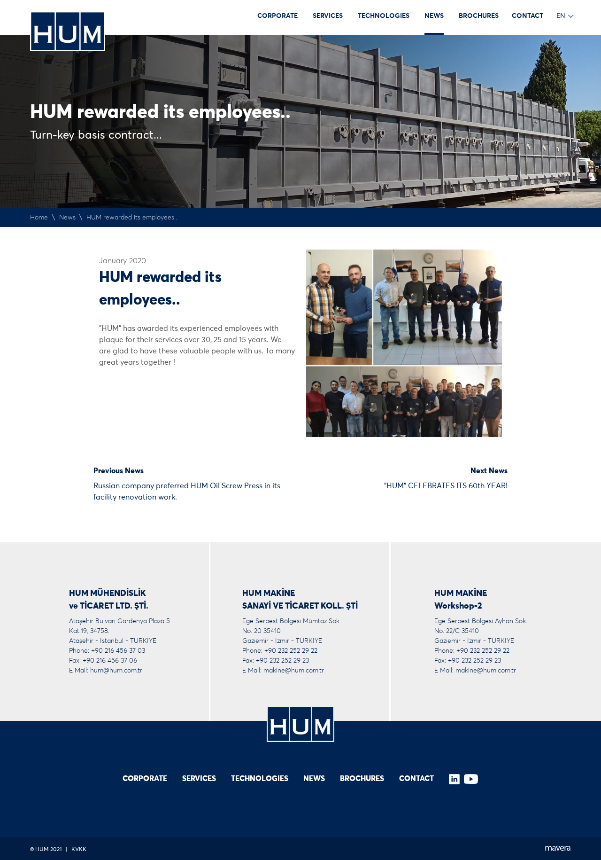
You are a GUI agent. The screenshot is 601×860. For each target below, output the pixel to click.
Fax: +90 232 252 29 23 (275, 660)
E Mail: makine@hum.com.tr (283, 670)
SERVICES (328, 16)
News (67, 217)
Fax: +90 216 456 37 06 (103, 660)
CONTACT (527, 16)
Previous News (118, 471)
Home (39, 217)
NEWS (434, 16)
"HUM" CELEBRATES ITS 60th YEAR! (446, 486)
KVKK (78, 849)
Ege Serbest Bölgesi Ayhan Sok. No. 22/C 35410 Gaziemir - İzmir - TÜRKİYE (480, 631)
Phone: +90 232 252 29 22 (279, 651)
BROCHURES (479, 16)
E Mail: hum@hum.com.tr (105, 670)
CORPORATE (277, 16)
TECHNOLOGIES (383, 16)
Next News (489, 471)
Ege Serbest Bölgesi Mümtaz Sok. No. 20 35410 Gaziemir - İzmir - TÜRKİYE (291, 631)
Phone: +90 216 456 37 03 (107, 651)
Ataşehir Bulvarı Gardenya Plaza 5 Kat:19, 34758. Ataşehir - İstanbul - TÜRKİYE (119, 631)
